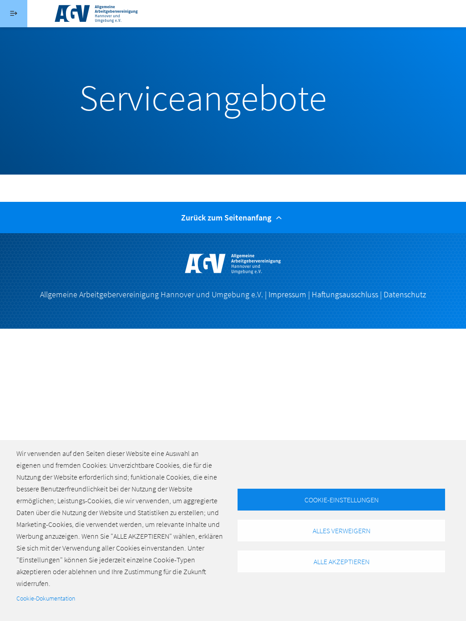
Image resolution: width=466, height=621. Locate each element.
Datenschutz (405, 294)
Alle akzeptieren (342, 561)
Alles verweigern (341, 530)
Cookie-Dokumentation (45, 598)
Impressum (287, 294)
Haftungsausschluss (345, 294)
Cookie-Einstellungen (341, 499)
